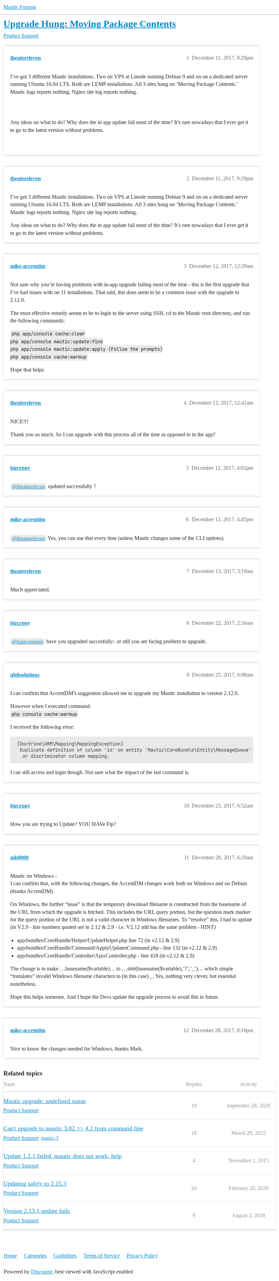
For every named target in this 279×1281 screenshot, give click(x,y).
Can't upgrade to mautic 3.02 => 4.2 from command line (73, 1128)
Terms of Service (101, 1256)
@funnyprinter (27, 641)
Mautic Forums (19, 7)
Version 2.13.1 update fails (36, 1210)
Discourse (41, 1272)
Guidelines (65, 1256)
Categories (35, 1256)
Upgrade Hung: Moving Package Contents (89, 23)
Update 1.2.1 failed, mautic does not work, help (62, 1155)
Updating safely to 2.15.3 (34, 1183)
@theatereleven (28, 486)
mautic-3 (49, 1138)
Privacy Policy (142, 1256)
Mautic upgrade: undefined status (44, 1101)
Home (10, 1256)
